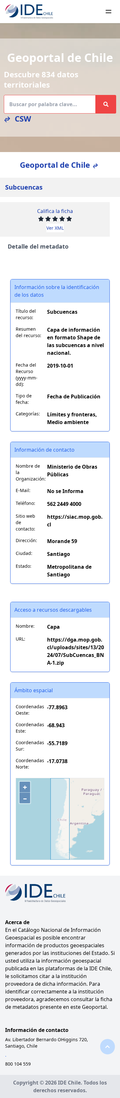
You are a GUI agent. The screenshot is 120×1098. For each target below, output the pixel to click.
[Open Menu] (108, 11)
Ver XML (55, 228)
